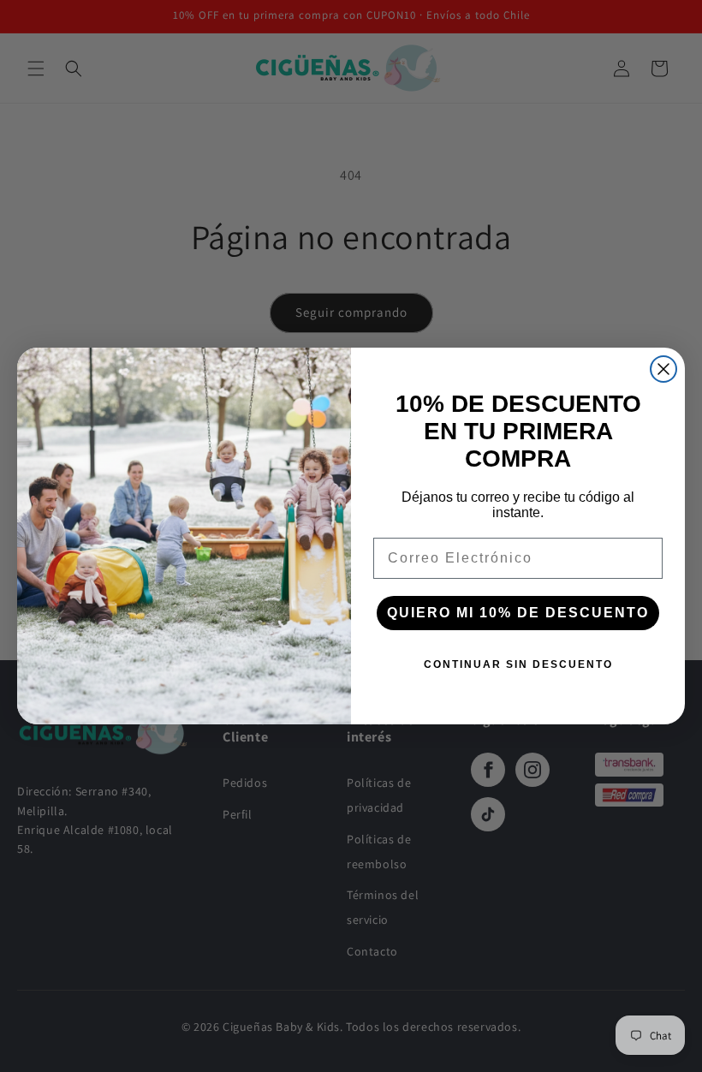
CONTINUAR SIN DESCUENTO (518, 664)
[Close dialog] (663, 369)
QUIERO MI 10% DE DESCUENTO (518, 612)
